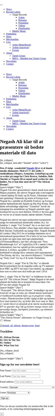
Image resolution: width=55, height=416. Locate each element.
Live (8, 42)
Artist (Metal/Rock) (21, 44)
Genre (3, 392)
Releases (22, 20)
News (9, 9)
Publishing (11, 34)
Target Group (18, 55)
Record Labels (13, 12)
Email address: (7, 381)
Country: (4, 387)
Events (15, 50)
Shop (8, 36)
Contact (10, 64)
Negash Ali (31, 168)
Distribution (24, 28)
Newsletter (11, 61)
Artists (21, 17)
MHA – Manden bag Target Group (29, 58)
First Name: (5, 370)
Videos (21, 25)
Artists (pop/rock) (20, 47)
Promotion (23, 23)
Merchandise (12, 39)
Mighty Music (19, 31)
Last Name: (5, 376)
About (9, 53)
